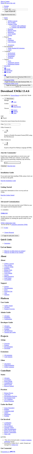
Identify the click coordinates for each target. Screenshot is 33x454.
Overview (7, 343)
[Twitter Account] (11, 451)
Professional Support (13, 64)
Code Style (7, 394)
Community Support (13, 62)
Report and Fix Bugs (10, 430)
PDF (5, 132)
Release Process (8, 393)
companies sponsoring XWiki (19, 224)
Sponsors (6, 294)
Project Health (8, 381)
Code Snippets (12, 42)
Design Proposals (9, 401)
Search (6, 9)
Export (15, 105)
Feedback (10, 58)
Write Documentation (10, 429)
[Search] (9, 9)
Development (11, 54)
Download (7, 66)
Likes (14, 113)
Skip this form (11, 166)
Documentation (8, 288)
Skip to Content (5, 1)
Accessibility (7, 279)
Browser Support (9, 386)
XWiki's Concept (12, 21)
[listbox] (16, 138)
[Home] (5, 75)
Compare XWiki (12, 24)
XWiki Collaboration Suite (8, 223)
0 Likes (6, 227)
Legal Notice (7, 278)
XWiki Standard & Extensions (16, 48)
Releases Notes (12, 30)
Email (2, 156)
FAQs (9, 61)
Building (6, 409)
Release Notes (8, 270)
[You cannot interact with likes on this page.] (2, 228)
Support (6, 286)
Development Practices (10, 396)
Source (15, 110)
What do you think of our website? (13, 252)
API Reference (8, 330)
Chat (5, 293)
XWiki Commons (9, 367)
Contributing (7, 422)
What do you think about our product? (14, 251)
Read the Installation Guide (8, 180)
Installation (7, 317)
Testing (6, 412)
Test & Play (7, 424)
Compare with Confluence (18, 26)
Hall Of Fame (8, 384)
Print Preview (17, 106)
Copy (14, 102)
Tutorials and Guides (10, 332)
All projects (11, 45)
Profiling (6, 416)
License (10, 35)
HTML (6, 144)
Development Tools (9, 398)
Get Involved (11, 53)
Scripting (6, 329)
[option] (18, 134)
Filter (2, 124)
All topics (7, 307)
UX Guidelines (8, 399)
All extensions (8, 355)
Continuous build (9, 411)
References (11, 32)
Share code (7, 434)
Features (6, 345)
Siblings (15, 111)
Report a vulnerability (10, 432)
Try (5, 67)
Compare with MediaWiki (18, 27)
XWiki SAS (14, 445)
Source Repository (9, 408)
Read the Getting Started (7, 195)
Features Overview (9, 309)
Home (6, 18)
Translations (11, 56)
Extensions (11, 40)
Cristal (9, 50)
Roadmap (10, 29)
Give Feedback (8, 426)
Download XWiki (9, 80)
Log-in (6, 7)
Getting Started (8, 305)
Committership (8, 383)
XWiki (9, 38)
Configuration (8, 319)
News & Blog (11, 22)
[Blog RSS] (14, 451)
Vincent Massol (14, 95)
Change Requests (9, 232)
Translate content (9, 427)
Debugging (7, 414)
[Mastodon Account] (5, 451)
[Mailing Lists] (13, 451)
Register (6, 6)
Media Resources (9, 276)
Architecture (7, 327)
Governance (7, 379)
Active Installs (12, 34)
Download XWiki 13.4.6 (11, 83)
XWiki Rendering (9, 365)
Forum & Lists (8, 291)
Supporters (7, 243)
